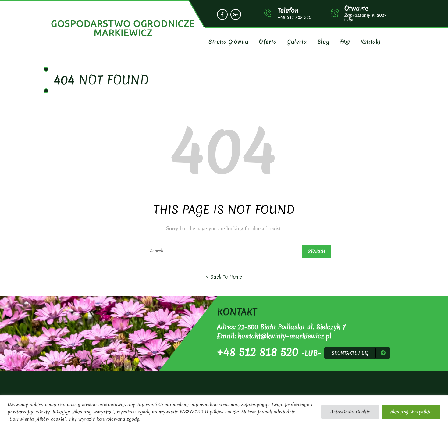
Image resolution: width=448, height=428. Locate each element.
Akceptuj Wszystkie (411, 412)
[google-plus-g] (235, 14)
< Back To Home (224, 276)
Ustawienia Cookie (350, 412)
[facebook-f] (222, 14)
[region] (224, 411)
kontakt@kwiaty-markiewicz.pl (284, 336)
